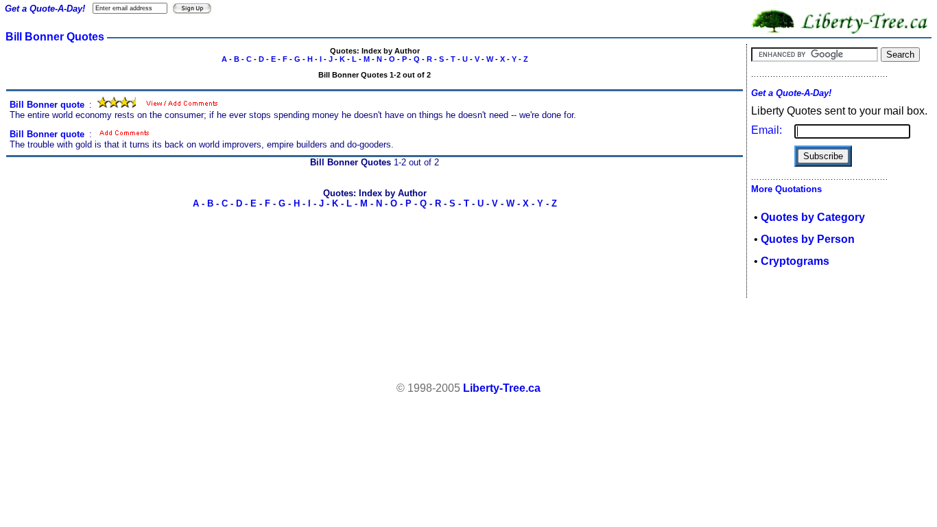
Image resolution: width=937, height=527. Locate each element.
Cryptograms (795, 261)
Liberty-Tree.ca (502, 388)
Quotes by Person (808, 239)
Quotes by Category (813, 217)
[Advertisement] (468, 340)
